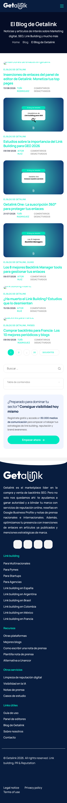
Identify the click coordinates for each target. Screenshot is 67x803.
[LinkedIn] (38, 544)
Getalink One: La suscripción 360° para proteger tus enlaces (29, 206)
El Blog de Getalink (14, 69)
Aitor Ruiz (21, 152)
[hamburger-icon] (62, 6)
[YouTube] (48, 544)
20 (34, 352)
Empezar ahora (31, 440)
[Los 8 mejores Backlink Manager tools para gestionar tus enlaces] (33, 240)
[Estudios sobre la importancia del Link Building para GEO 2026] (33, 114)
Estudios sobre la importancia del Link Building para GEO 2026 (32, 143)
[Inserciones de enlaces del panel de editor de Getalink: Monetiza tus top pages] (26, 63)
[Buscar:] (33, 368)
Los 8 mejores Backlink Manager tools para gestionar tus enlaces (32, 269)
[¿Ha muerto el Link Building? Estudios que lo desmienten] (17, 287)
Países (31, 325)
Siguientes (48, 352)
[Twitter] (17, 544)
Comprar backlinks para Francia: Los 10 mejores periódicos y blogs (31, 332)
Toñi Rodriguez (23, 90)
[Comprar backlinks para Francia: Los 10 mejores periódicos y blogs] (18, 319)
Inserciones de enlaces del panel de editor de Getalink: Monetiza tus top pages (31, 78)
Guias (30, 262)
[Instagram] (28, 544)
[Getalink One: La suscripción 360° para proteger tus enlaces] (33, 177)
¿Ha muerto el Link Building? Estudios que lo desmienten (32, 300)
